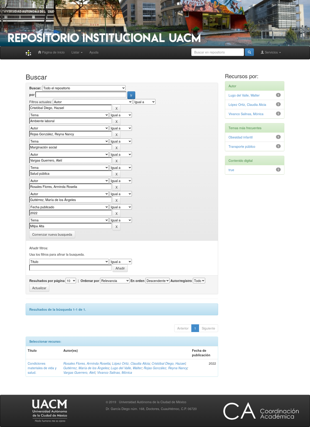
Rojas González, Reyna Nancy (165, 368)
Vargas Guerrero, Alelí (79, 372)
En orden (137, 280)
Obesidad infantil (241, 137)
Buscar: (35, 88)
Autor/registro (181, 280)
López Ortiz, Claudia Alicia (131, 363)
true (231, 169)
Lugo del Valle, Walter (126, 368)
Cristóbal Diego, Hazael (168, 363)
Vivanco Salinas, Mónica (114, 372)
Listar (75, 52)
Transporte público (242, 146)
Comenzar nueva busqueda (52, 234)
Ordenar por (90, 280)
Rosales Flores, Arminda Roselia (86, 363)
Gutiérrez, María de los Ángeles (86, 368)
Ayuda (93, 52)
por (31, 94)
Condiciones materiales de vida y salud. (42, 368)
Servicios (271, 52)
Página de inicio (53, 52)
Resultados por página (47, 280)
